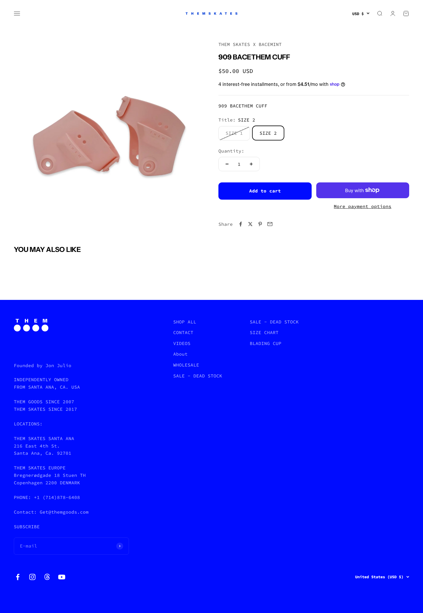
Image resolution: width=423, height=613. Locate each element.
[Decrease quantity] (227, 164)
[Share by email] (270, 224)
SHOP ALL (184, 322)
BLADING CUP (265, 343)
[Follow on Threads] (47, 577)
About (180, 354)
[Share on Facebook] (240, 224)
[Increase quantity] (251, 164)
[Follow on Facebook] (18, 577)
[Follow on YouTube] (62, 577)
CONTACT (183, 332)
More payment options (362, 206)
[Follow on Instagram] (32, 577)
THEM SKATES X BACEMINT (250, 44)
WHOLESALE (186, 365)
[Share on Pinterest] (260, 224)
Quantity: (231, 150)
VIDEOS (181, 343)
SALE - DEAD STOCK (197, 376)
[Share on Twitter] (250, 224)
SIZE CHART (264, 332)
